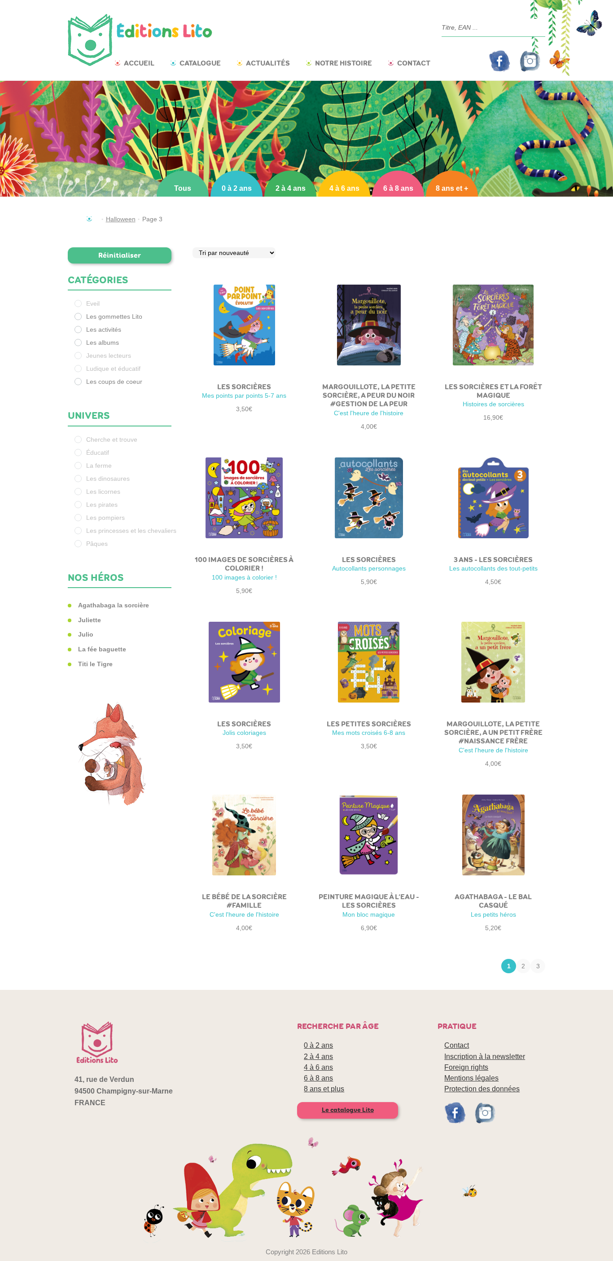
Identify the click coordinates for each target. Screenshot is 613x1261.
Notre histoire (343, 63)
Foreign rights (466, 1067)
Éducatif (97, 452)
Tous (182, 188)
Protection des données (482, 1089)
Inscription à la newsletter (484, 1056)
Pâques (97, 543)
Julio (85, 634)
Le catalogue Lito (348, 1110)
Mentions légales (471, 1078)
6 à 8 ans (398, 188)
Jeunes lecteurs (108, 355)
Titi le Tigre (95, 664)
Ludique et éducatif (113, 368)
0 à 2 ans (237, 188)
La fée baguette (102, 649)
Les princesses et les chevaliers (131, 530)
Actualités (268, 63)
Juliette (89, 620)
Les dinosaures (108, 478)
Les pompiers (105, 517)
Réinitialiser (119, 255)
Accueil (139, 63)
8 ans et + (452, 188)
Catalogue (200, 63)
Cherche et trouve (111, 439)
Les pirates (102, 504)
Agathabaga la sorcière (113, 605)
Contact (413, 63)
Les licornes (103, 491)
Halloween (121, 219)
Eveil (93, 303)
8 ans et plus (324, 1089)
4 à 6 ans (344, 188)
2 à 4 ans (291, 188)
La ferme (99, 465)
